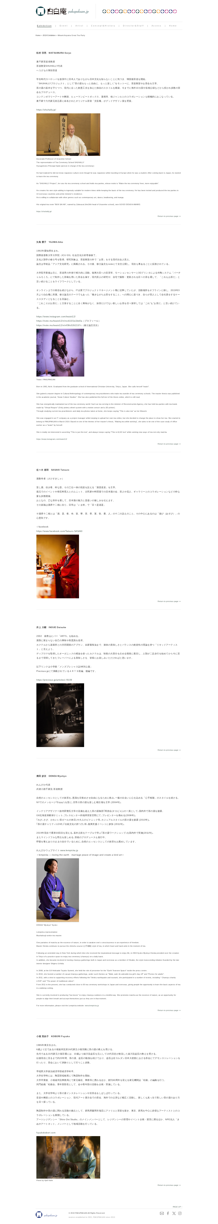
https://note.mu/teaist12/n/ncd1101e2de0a (59, 321)
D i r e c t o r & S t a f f (133, 26)
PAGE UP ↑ (178, 1207)
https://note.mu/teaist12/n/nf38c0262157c (59, 325)
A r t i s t (79, 26)
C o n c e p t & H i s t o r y (103, 26)
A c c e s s (156, 26)
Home (38, 35)
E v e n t (63, 26)
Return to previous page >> (169, 216)
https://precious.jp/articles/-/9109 (54, 680)
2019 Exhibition (49, 35)
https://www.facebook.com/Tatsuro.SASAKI (59, 531)
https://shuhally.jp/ (46, 110)
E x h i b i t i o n (44, 26)
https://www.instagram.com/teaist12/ (56, 316)
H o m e (173, 26)
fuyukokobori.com (46, 1132)
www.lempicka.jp (69, 850)
